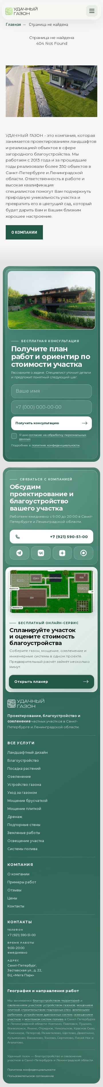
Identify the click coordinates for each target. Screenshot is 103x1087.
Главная (13, 24)
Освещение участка (25, 841)
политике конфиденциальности (56, 445)
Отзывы (14, 890)
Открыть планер (31, 681)
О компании (18, 874)
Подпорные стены (23, 825)
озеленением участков (24, 1005)
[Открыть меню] (92, 11)
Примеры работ (21, 882)
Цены (12, 898)
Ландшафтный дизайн (27, 752)
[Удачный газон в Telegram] (19, 553)
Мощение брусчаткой (27, 800)
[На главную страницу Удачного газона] (26, 703)
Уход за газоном (22, 792)
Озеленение (19, 776)
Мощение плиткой (24, 809)
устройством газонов (59, 1005)
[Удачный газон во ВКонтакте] (41, 553)
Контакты (15, 906)
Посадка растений (24, 768)
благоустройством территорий (56, 1000)
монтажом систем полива (44, 1019)
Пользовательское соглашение (30, 1076)
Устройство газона (24, 784)
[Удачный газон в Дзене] (62, 553)
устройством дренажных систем (48, 1014)
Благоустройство (23, 760)
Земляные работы (23, 833)
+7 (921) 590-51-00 (69, 536)
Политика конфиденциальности (31, 1070)
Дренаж (14, 817)
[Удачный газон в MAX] (83, 553)
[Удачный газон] (21, 11)
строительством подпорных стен (46, 1010)
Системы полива (22, 849)
